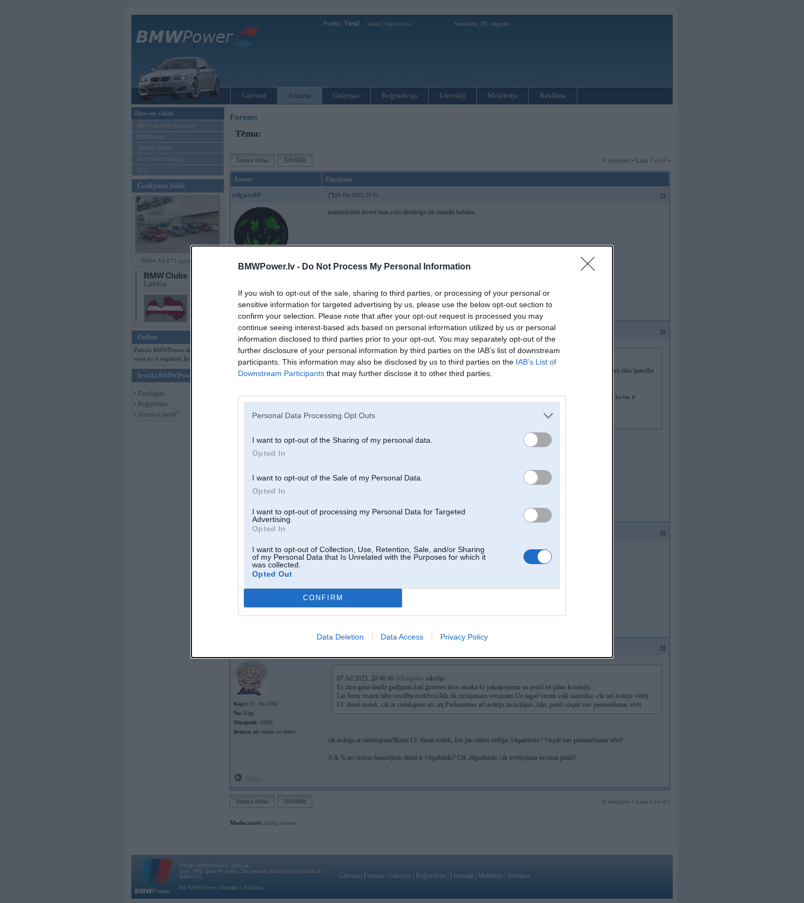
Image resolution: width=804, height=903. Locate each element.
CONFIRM (323, 598)
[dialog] (402, 452)
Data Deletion (340, 636)
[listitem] (402, 415)
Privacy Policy (464, 636)
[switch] (537, 439)
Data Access (402, 636)
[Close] (591, 267)
